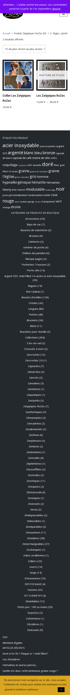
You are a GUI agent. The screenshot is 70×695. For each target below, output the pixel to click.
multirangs (50, 190)
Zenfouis (34, 435)
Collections (31, 337)
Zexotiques (33, 480)
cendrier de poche (34, 247)
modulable (35, 189)
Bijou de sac (34, 224)
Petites (33, 314)
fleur (56, 165)
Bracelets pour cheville (33, 331)
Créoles (33, 303)
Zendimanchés (33, 429)
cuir (29, 165)
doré (47, 164)
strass (38, 201)
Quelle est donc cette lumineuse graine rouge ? (30, 670)
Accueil (6, 33)
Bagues (32, 285)
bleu (38, 152)
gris (33, 176)
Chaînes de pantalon (34, 253)
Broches (34, 236)
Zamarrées (34, 371)
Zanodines (34, 383)
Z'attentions (33, 618)
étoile (16, 206)
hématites (53, 182)
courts (33, 566)
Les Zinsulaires (11, 659)
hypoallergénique (17, 182)
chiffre (53, 158)
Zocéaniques (34, 549)
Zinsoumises (33, 532)
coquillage (10, 165)
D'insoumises (32, 578)
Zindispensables (33, 515)
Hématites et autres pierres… (20, 665)
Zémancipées (34, 417)
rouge (8, 201)
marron (21, 189)
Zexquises (34, 486)
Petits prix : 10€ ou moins (32, 607)
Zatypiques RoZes (34, 406)
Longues (33, 308)
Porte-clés (33, 270)
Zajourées (34, 366)
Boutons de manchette (34, 230)
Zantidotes (34, 389)
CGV (5, 637)
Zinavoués (34, 503)
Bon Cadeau (33, 291)
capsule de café (22, 158)
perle (5, 195)
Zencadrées (34, 423)
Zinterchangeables (33, 544)
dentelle (37, 165)
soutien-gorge (27, 201)
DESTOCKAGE (33, 584)
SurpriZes (33, 612)
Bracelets (32, 320)
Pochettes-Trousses (34, 264)
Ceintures (34, 241)
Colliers (32, 561)
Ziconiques (34, 498)
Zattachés (34, 400)
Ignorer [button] (56, 8)
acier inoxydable (21, 145)
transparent (48, 201)
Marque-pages (34, 258)
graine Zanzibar (22, 177)
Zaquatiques (34, 394)
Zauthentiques (33, 412)
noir (60, 189)
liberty (7, 189)
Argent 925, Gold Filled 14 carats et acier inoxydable (35, 276)
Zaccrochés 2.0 (34, 360)
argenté (15, 152)
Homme (32, 589)
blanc (29, 152)
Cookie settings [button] (48, 689)
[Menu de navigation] (63, 14)
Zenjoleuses (34, 440)
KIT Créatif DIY (33, 595)
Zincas (34, 509)
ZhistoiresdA (34, 492)
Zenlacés (34, 446)
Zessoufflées (34, 469)
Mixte (33, 326)
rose (54, 195)
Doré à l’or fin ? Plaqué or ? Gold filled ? (25, 653)
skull (17, 201)
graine (24, 171)
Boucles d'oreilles (31, 297)
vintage (6, 207)
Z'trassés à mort (34, 349)
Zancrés (34, 377)
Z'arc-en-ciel (34, 343)
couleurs (22, 165)
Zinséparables (34, 526)
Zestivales (34, 475)
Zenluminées (34, 452)
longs (33, 572)
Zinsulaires (33, 538)
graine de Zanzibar (39, 171)
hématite (39, 182)
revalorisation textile (39, 195)
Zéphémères (33, 463)
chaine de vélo (41, 158)
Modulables (32, 601)
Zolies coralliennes (34, 555)
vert (59, 201)
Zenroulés (34, 458)
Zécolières (33, 624)
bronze (49, 152)
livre (14, 189)
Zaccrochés (33, 354)
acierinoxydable (48, 146)
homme (43, 176)
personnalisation (18, 195)
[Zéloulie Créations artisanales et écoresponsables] (13, 13)
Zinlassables (34, 521)
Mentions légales (12, 642)
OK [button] (61, 690)
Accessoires (32, 218)
